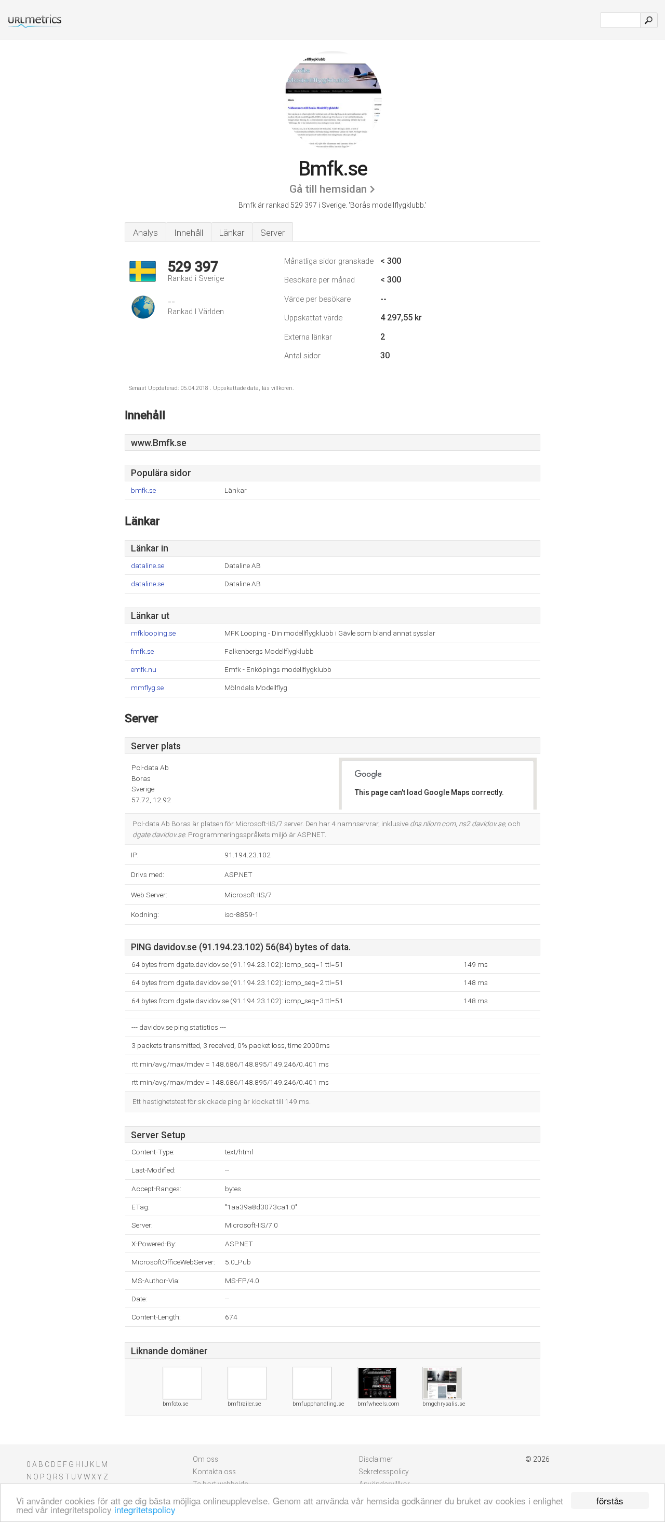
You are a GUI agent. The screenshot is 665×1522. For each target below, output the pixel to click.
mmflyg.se (147, 688)
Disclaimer (376, 1459)
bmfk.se (143, 490)
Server (272, 232)
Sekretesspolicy (384, 1471)
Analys (145, 232)
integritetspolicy (145, 1509)
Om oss (205, 1459)
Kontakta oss (214, 1471)
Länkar (231, 232)
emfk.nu (143, 670)
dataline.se (147, 566)
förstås (609, 1500)
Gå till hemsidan (328, 189)
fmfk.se (142, 651)
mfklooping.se (153, 633)
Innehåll (188, 232)
